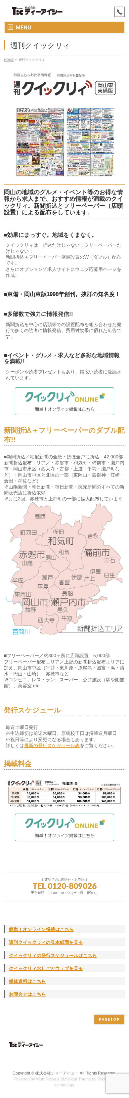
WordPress (46, 1079)
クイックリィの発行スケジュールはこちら (53, 955)
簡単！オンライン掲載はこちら (41, 929)
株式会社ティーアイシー (57, 1073)
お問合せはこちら (27, 994)
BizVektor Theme (76, 1079)
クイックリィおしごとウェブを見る (46, 968)
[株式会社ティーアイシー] (37, 10)
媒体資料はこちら (27, 981)
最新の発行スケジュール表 (52, 745)
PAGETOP (109, 1019)
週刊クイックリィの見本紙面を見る (46, 942)
